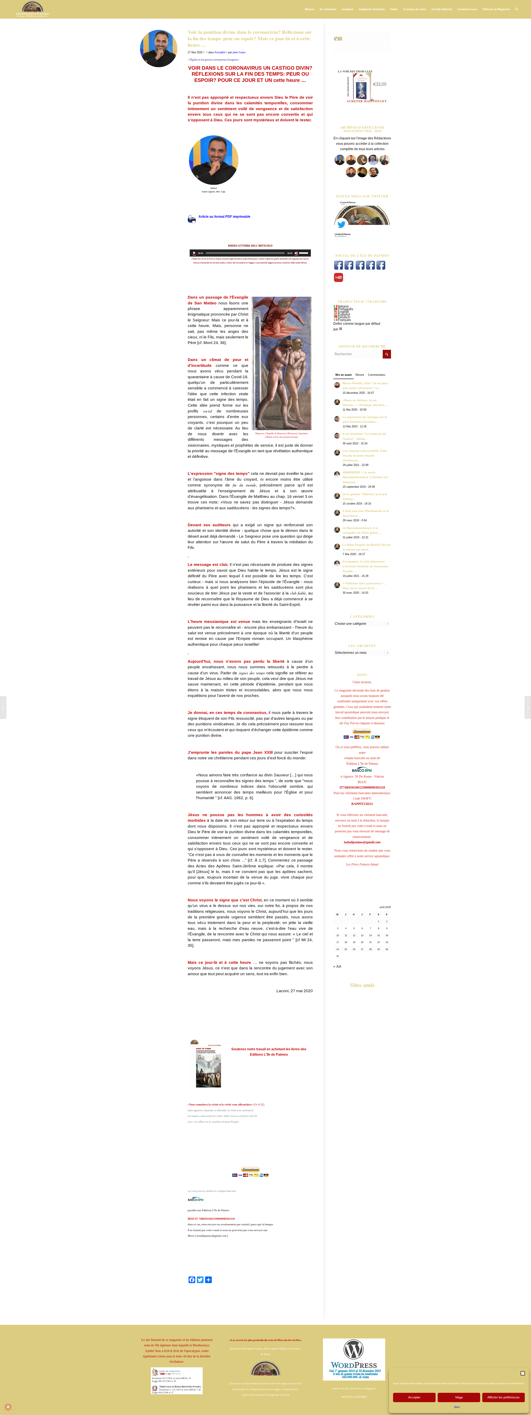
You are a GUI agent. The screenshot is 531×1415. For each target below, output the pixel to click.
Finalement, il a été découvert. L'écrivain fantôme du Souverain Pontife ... (366, 566)
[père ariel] (351, 176)
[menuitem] (309, 9)
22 (378, 942)
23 (387, 942)
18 (346, 942)
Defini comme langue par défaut (356, 323)
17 (337, 942)
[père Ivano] (340, 164)
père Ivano (239, 52)
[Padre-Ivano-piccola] (158, 48)
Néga (459, 1397)
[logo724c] (32, 9)
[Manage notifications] (8, 1407)
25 (346, 949)
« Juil (337, 966)
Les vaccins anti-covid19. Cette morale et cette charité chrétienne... (365, 455)
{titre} (457, 1407)
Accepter (414, 1397)
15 (378, 935)
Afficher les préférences (503, 1397)
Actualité (220, 52)
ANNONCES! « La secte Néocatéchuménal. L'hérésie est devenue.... (365, 477)
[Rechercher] (516, 9)
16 (387, 935)
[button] (523, 1373)
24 (337, 949)
